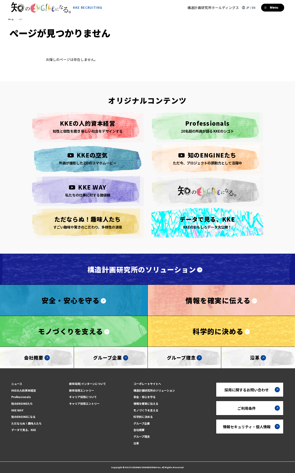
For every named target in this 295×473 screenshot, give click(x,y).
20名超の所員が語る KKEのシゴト (207, 126)
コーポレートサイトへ (147, 384)
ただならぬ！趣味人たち (26, 423)
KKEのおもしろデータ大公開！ (207, 222)
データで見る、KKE (23, 430)
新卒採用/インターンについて (87, 384)
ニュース (16, 384)
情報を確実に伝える (218, 300)
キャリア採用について (83, 397)
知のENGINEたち (22, 403)
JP (247, 7)
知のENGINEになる (23, 417)
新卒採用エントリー (81, 390)
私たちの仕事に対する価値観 (87, 190)
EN (253, 7)
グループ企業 (107, 357)
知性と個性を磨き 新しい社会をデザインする (88, 126)
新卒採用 (267, 453)
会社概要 (33, 357)
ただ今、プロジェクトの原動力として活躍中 (207, 158)
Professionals (21, 397)
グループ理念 (181, 357)
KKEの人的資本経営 (23, 390)
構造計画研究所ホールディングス (213, 7)
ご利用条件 (246, 408)
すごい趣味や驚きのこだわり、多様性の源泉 (87, 222)
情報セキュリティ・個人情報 (247, 426)
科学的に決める (218, 331)
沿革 (255, 357)
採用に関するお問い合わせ (246, 390)
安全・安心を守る (70, 300)
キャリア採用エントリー (84, 403)
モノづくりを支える (70, 331)
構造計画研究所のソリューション (141, 269)
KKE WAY (17, 410)
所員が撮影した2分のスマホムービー (87, 158)
